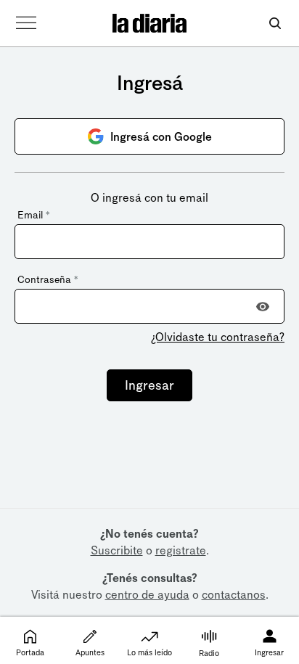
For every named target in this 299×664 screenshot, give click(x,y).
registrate (180, 550)
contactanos (234, 595)
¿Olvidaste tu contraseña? (217, 337)
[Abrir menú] (26, 23)
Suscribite (117, 550)
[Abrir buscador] (274, 23)
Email (33, 215)
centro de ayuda (147, 595)
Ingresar (149, 385)
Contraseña (47, 280)
